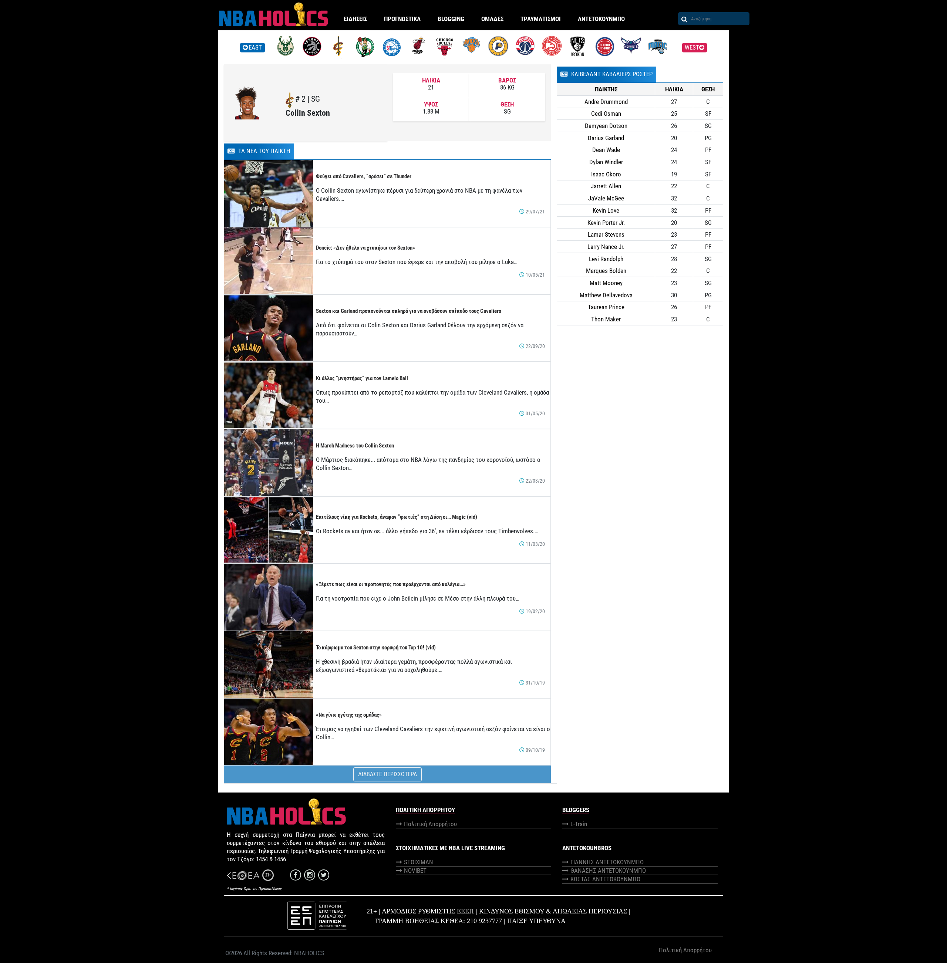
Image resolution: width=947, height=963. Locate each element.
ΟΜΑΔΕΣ (492, 19)
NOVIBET (415, 870)
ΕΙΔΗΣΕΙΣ (355, 19)
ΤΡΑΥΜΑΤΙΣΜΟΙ (540, 19)
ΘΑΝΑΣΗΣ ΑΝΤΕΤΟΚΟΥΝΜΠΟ (608, 870)
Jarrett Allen (606, 186)
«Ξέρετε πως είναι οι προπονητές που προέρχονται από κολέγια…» (391, 584)
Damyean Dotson (606, 125)
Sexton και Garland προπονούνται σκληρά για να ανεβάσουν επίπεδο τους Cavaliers (408, 311)
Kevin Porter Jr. (606, 222)
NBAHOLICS (309, 953)
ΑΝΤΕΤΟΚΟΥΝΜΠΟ (601, 19)
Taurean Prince (606, 307)
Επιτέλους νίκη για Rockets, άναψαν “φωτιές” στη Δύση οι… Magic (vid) (396, 517)
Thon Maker (606, 319)
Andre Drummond (606, 101)
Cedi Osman (606, 113)
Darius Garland (606, 138)
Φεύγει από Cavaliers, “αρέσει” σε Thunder (363, 176)
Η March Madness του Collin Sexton (355, 445)
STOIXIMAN (418, 862)
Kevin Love (606, 210)
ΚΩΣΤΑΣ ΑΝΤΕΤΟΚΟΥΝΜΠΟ (605, 879)
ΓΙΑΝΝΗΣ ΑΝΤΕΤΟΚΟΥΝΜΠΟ (607, 862)
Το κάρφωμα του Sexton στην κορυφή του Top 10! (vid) (376, 647)
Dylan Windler (606, 162)
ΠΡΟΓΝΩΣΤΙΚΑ (402, 19)
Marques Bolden (606, 270)
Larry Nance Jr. (605, 246)
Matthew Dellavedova (606, 295)
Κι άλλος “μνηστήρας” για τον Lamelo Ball (362, 378)
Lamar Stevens (606, 234)
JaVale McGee (606, 198)
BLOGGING (451, 19)
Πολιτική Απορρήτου (430, 824)
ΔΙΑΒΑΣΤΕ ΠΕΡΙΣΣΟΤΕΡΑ (387, 774)
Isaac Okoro (606, 174)
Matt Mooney (606, 283)
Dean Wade (606, 149)
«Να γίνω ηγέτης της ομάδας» (349, 715)
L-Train (578, 824)
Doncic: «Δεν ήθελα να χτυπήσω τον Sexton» (365, 247)
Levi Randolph (606, 259)
